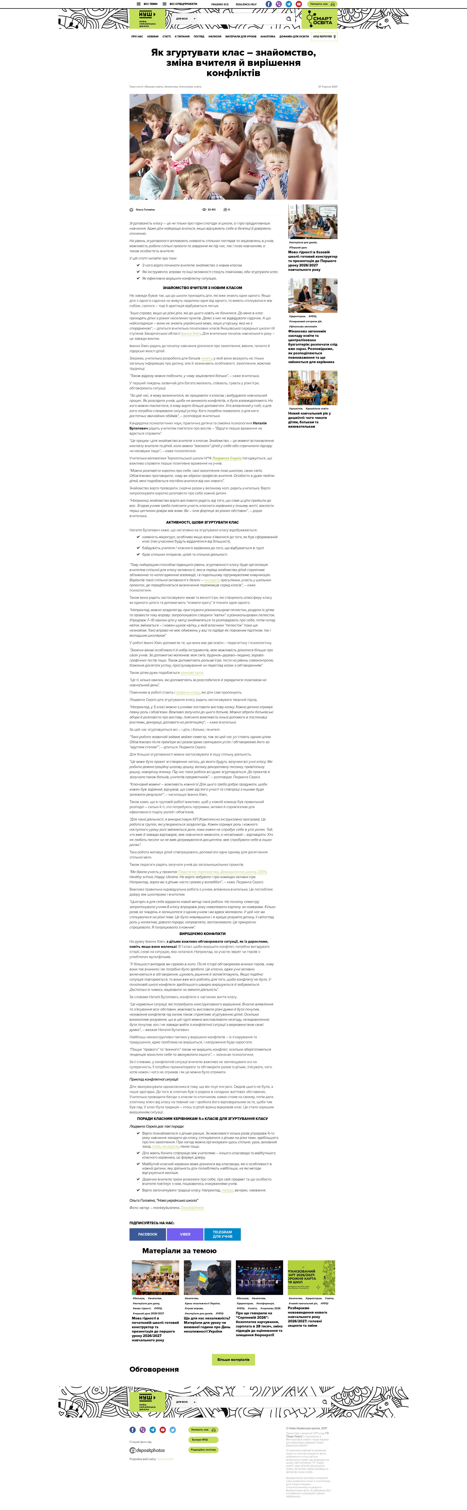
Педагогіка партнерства (198, 872)
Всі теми (150, 4)
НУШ (220, 1313)
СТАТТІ (167, 36)
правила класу (188, 692)
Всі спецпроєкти (183, 4)
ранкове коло (192, 673)
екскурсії (211, 580)
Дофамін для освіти (294, 36)
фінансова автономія (304, 326)
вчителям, (172, 86)
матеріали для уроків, (304, 242)
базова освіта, (155, 86)
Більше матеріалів (233, 1360)
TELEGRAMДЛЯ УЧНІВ (222, 1234)
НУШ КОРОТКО (322, 36)
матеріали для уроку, (147, 1303)
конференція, (266, 1303)
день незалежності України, (203, 1303)
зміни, (330, 1298)
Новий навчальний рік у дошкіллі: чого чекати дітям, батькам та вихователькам (309, 420)
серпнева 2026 (271, 1308)
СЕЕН (261, 872)
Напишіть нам (319, 3)
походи (227, 1190)
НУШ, (313, 316)
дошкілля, (297, 408)
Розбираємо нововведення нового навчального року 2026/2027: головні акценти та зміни (307, 1317)
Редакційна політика (203, 1449)
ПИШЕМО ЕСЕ (220, 4)
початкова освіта (191, 86)
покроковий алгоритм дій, (306, 321)
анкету (206, 358)
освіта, (254, 1308)
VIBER (185, 1234)
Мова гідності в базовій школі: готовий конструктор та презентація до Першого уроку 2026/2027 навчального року (312, 261)
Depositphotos (192, 1208)
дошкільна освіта (318, 408)
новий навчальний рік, (304, 1303)
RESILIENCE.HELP (246, 4)
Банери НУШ (200, 1439)
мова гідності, (142, 1308)
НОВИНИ (152, 36)
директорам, (298, 316)
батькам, (139, 1298)
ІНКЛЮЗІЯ (215, 36)
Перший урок (299, 247)
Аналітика (267, 36)
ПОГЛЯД (199, 36)
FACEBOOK (147, 1234)
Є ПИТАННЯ (182, 36)
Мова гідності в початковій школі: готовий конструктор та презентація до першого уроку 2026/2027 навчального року (155, 1329)
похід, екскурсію (165, 1146)
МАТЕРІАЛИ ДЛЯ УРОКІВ (240, 36)
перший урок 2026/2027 (149, 1313)
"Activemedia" (165, 1459)
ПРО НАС (137, 36)
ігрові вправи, (195, 1308)
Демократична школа (238, 872)
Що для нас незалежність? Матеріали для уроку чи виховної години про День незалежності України (207, 1325)
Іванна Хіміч (190, 333)
